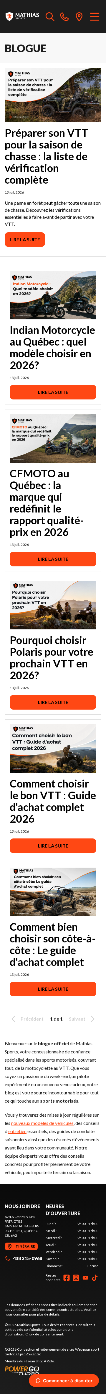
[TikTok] (94, 1277)
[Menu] (94, 16)
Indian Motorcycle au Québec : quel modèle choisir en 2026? (52, 347)
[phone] (64, 16)
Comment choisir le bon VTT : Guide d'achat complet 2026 (53, 801)
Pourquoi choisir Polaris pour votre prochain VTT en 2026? (51, 657)
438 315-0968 (27, 1258)
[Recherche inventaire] (50, 16)
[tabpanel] (72, 1245)
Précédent (32, 1018)
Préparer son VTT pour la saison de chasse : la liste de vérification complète (46, 156)
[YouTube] (85, 1277)
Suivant (77, 1018)
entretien (17, 1131)
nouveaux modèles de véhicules (42, 1123)
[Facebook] (66, 1277)
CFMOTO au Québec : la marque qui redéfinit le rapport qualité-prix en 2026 (47, 502)
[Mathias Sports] (22, 16)
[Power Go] (53, 1370)
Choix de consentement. (44, 1334)
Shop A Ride (45, 1361)
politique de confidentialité (26, 1329)
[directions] (79, 16)
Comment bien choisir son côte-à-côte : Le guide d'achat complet (53, 944)
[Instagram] (76, 1277)
